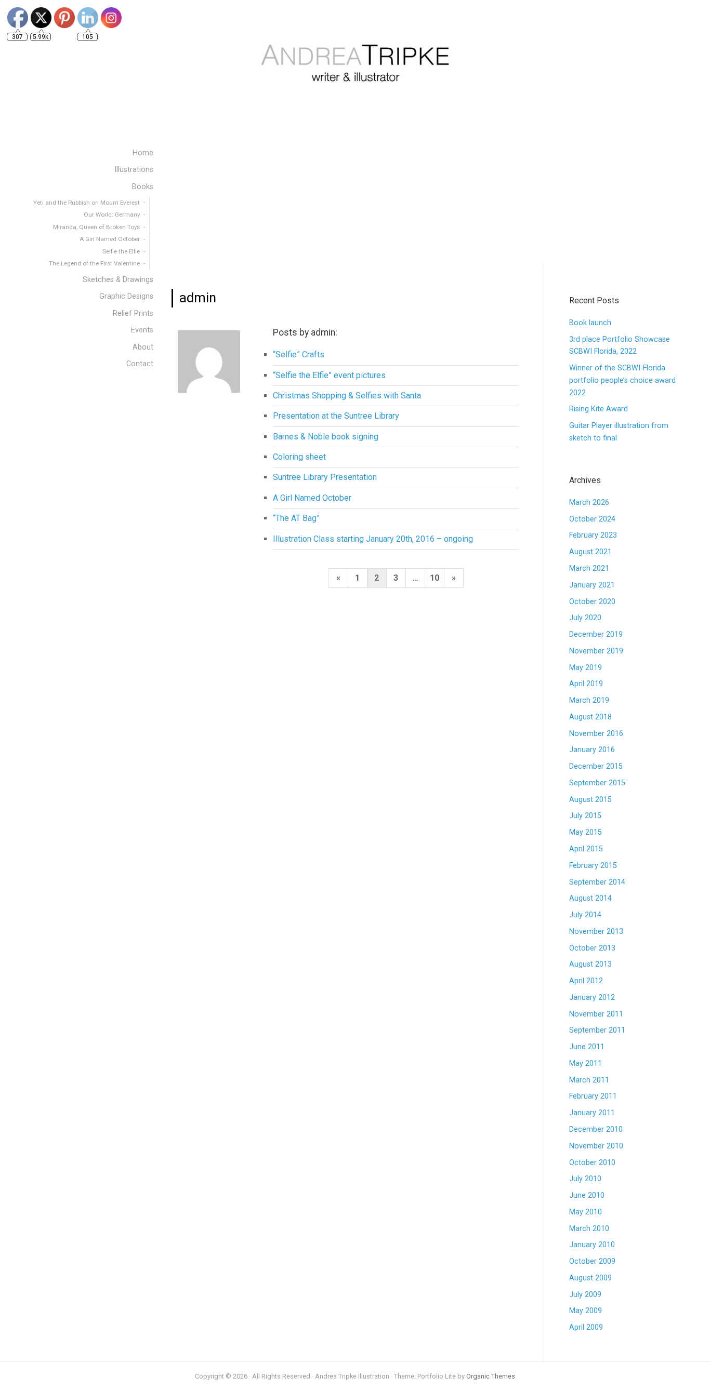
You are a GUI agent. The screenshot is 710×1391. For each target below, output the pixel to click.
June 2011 (586, 1046)
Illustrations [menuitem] (133, 169)
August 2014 (590, 898)
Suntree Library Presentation (325, 477)
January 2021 (592, 585)
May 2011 (585, 1063)
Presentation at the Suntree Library (336, 416)
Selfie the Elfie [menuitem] (121, 251)
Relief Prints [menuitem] (133, 313)
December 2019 (596, 634)
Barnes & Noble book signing (325, 437)
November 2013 (596, 931)
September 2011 (597, 1030)
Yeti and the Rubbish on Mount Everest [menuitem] (86, 202)
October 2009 (592, 1261)
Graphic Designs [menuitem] (126, 296)
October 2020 (592, 601)
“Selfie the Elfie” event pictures (329, 375)
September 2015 (597, 783)
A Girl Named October (312, 498)
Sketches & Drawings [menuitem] (118, 279)
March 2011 (589, 1080)
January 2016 (592, 749)
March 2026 (589, 502)
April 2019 (586, 683)
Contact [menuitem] (139, 363)
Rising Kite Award (598, 409)
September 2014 (597, 882)
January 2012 (592, 997)
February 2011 (593, 1096)
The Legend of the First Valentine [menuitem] (94, 263)
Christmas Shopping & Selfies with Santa (347, 395)
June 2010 (586, 1195)
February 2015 (593, 865)
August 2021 (590, 551)
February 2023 (593, 535)
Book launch (590, 322)
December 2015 (596, 766)
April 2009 (586, 1327)
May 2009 (585, 1310)
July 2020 (585, 617)
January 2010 (592, 1244)
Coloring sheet (299, 457)
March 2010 (589, 1228)
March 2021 (589, 568)
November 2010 (596, 1146)
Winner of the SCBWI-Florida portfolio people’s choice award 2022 (622, 380)
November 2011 (596, 1014)
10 (434, 578)
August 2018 (590, 717)
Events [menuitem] (142, 330)
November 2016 (596, 733)
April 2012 (586, 981)
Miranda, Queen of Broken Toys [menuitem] (96, 227)
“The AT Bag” (296, 518)
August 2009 (590, 1278)
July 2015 (585, 815)
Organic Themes (490, 1376)
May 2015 (585, 832)
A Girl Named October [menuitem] (110, 239)
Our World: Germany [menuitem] (112, 214)
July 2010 (585, 1178)
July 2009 (585, 1294)
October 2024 (592, 519)
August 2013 (590, 964)
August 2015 (590, 799)
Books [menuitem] (142, 186)
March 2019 (589, 700)
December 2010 (596, 1129)
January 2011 (592, 1112)
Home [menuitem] (143, 153)
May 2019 (585, 667)
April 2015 (586, 849)
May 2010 (585, 1212)
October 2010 (592, 1162)
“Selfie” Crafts (298, 354)
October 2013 (592, 948)
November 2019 (596, 651)
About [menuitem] (143, 347)
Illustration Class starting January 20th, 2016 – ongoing (373, 539)
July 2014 (585, 915)
